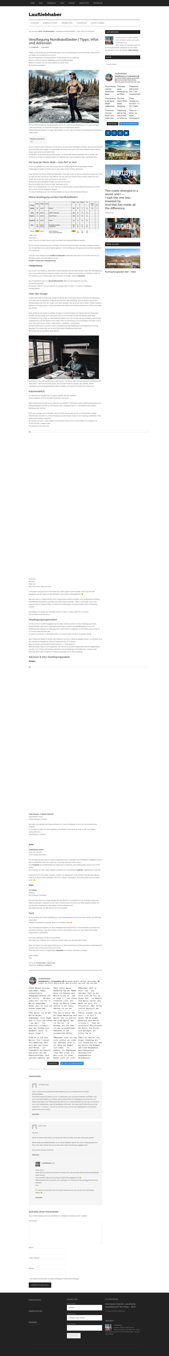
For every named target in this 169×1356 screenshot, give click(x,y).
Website (31, 1268)
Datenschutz (35, 1311)
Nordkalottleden (41, 963)
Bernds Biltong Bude (56, 281)
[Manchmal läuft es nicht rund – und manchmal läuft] (90, 999)
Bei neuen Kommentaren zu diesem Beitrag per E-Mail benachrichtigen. (54, 1279)
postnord (80, 870)
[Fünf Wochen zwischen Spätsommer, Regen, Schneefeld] (41, 999)
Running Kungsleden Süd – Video (120, 272)
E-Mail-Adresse (34, 1258)
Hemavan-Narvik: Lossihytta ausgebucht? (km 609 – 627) (120, 1305)
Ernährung (40, 965)
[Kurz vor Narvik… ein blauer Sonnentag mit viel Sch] (90, 1048)
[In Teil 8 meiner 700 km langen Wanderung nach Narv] (65, 1023)
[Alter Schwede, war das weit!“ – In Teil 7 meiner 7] (90, 1023)
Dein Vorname (71, 1304)
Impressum (35, 1299)
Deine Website (71, 1324)
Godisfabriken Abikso (36, 850)
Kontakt (33, 1322)
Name (31, 1247)
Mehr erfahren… (133, 50)
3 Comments (45, 47)
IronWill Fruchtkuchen (57, 256)
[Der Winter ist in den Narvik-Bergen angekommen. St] (41, 1023)
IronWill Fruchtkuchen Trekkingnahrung (42, 261)
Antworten (35, 1114)
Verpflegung (47, 965)
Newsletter (59, 950)
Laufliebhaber (45, 14)
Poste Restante (34, 814)
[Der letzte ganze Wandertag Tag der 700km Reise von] (65, 999)
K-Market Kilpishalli (47, 814)
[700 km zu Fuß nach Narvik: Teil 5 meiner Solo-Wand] (41, 1048)
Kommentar (33, 1221)
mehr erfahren (109, 1334)
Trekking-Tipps (50, 963)
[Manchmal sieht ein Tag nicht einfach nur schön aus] (65, 1048)
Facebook (36, 865)
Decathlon (81, 276)
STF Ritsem (33, 890)
